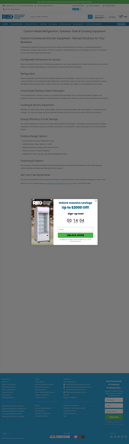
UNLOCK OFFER (75, 235)
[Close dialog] (96, 201)
